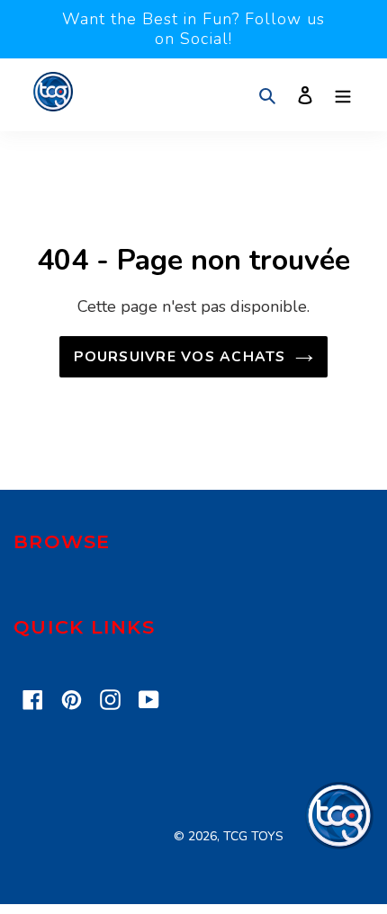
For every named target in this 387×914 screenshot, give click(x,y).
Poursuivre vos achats (179, 357)
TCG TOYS (253, 836)
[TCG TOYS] (339, 845)
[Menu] (343, 94)
